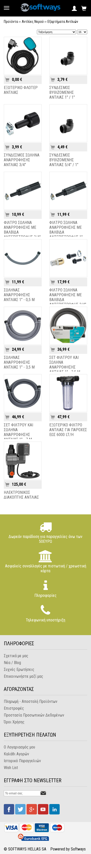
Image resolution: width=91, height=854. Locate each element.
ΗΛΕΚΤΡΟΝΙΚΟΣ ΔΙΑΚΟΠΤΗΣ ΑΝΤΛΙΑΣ (21, 495)
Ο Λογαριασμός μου (19, 747)
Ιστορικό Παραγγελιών (22, 760)
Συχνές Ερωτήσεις (19, 669)
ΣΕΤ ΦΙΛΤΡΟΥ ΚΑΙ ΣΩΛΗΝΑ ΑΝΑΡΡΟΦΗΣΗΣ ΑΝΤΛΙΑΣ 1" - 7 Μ (18, 432)
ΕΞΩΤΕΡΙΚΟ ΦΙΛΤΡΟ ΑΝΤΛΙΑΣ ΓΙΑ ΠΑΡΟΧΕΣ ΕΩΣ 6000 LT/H (68, 430)
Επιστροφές (14, 708)
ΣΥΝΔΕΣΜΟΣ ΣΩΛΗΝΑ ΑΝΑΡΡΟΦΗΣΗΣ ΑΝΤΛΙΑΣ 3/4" (21, 160)
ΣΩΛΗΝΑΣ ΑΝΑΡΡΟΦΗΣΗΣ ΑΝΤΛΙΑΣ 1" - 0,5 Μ (19, 295)
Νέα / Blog (12, 662)
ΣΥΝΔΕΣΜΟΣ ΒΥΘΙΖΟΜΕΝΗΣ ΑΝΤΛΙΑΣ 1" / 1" (62, 92)
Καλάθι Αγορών (16, 754)
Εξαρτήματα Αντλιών (63, 22)
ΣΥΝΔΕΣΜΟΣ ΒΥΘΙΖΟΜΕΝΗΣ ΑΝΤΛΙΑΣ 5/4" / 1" (63, 160)
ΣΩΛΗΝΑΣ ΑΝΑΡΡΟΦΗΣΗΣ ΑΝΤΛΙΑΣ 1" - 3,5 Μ (19, 362)
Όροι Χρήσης (14, 722)
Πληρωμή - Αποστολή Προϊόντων (30, 701)
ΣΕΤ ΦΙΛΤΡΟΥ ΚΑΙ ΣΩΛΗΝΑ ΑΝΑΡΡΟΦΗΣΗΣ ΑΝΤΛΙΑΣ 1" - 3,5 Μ (64, 364)
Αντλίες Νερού (33, 22)
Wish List (11, 767)
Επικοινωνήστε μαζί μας (23, 676)
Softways (78, 849)
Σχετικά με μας (16, 655)
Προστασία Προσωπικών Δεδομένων (34, 715)
